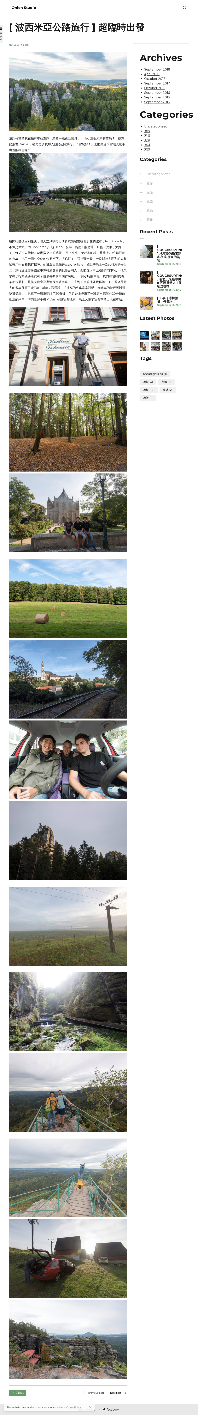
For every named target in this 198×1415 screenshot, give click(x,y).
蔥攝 (147, 136)
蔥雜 (147, 149)
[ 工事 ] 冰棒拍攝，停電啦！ (167, 299)
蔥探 (147, 131)
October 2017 (154, 79)
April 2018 (152, 74)
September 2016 (157, 93)
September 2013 (157, 102)
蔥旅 (147, 140)
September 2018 (157, 69)
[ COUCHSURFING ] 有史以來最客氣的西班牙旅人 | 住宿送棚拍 (169, 279)
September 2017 (157, 83)
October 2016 (154, 88)
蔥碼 (147, 145)
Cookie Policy (73, 1407)
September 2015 (157, 97)
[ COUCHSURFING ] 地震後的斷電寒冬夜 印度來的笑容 (169, 253)
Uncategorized (155, 126)
